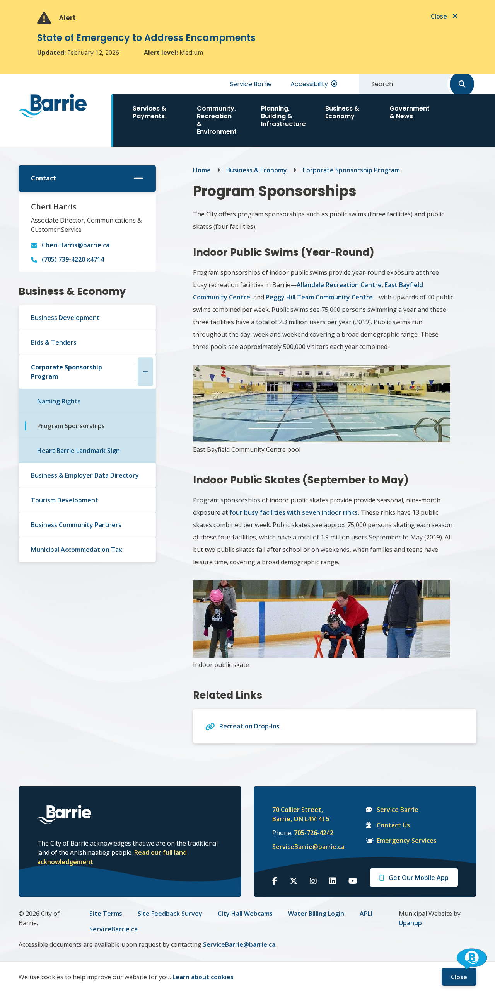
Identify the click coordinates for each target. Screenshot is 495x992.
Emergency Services (407, 840)
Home (202, 170)
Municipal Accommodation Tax (76, 549)
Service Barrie (251, 84)
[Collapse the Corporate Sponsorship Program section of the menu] (145, 371)
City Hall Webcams (245, 913)
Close (459, 977)
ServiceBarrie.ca (113, 929)
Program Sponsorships (71, 426)
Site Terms (105, 913)
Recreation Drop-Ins (249, 726)
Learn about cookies (203, 977)
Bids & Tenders (54, 342)
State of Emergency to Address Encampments (146, 37)
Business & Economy (342, 112)
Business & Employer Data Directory (85, 475)
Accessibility (309, 84)
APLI (366, 913)
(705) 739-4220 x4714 (73, 259)
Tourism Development (64, 500)
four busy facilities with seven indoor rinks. (293, 512)
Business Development (65, 317)
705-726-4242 (313, 833)
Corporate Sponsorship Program (66, 372)
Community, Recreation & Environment (217, 120)
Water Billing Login (316, 913)
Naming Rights (59, 401)
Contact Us (393, 825)
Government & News (409, 112)
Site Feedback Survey (170, 913)
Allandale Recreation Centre (339, 285)
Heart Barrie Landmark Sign (78, 450)
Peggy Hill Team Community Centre (319, 297)
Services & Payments (149, 112)
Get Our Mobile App (419, 877)
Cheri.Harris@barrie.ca (75, 245)
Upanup (410, 923)
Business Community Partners (76, 525)
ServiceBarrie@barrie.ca (303, 846)
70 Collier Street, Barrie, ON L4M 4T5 (300, 814)
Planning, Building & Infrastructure (283, 116)
